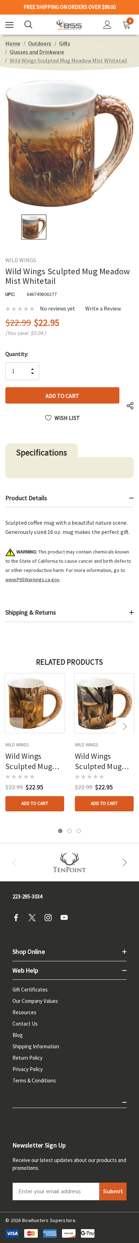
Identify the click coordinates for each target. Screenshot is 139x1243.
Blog (17, 1035)
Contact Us (25, 1023)
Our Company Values (35, 1001)
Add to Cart (34, 803)
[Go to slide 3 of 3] (79, 831)
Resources (24, 1012)
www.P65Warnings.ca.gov (32, 579)
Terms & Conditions (34, 1080)
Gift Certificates (30, 989)
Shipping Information (35, 1046)
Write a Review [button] (103, 308)
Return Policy (27, 1057)
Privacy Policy (27, 1069)
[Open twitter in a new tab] (34, 917)
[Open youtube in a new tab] (66, 917)
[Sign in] (107, 25)
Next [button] (125, 726)
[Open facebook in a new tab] (18, 917)
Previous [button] (14, 726)
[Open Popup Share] (130, 406)
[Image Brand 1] (69, 862)
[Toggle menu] (9, 25)
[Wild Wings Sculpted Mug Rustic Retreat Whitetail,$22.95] (34, 703)
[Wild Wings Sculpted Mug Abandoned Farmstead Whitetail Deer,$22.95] (104, 703)
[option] (69, 862)
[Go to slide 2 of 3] (69, 831)
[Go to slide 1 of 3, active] (60, 831)
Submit (113, 1191)
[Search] (28, 24)
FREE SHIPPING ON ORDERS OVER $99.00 (69, 7)
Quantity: (16, 353)
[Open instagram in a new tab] (50, 917)
